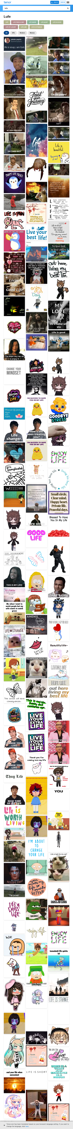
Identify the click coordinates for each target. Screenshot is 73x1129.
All (6, 33)
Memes (32, 33)
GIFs (13, 33)
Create (55, 2)
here (27, 1126)
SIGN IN (63, 2)
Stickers (22, 33)
